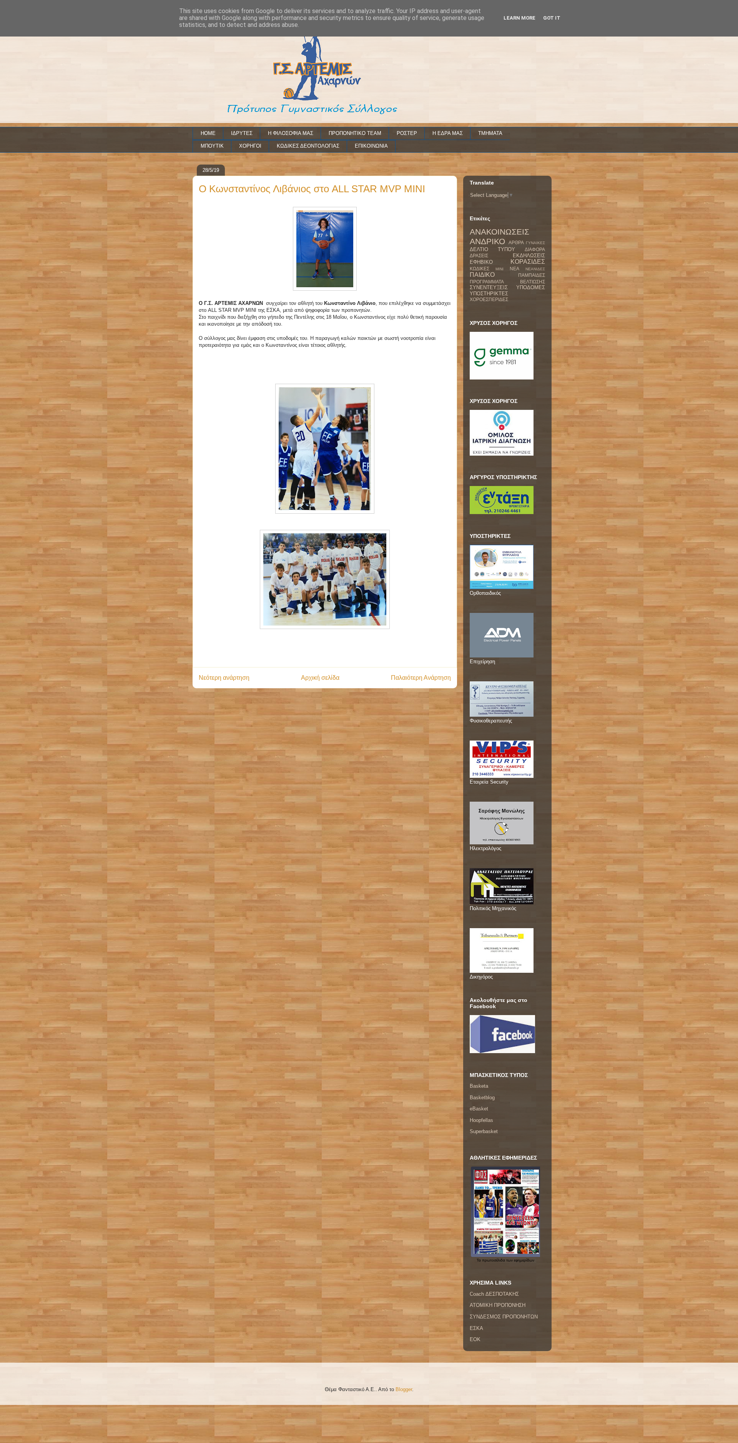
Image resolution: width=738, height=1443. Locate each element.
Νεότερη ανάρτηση (224, 677)
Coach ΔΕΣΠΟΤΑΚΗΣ (494, 1294)
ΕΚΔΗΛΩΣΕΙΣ (529, 255)
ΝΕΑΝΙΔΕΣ (535, 269)
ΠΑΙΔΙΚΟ (482, 274)
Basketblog (482, 1097)
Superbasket (484, 1131)
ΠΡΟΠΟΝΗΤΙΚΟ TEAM (355, 133)
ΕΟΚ (475, 1339)
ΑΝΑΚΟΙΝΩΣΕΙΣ (499, 231)
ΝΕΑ (514, 268)
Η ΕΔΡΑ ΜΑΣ (447, 133)
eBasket (479, 1109)
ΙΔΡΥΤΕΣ (242, 133)
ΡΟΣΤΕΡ (407, 133)
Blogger (404, 1389)
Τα (479, 1260)
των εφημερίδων (519, 1260)
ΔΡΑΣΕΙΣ (479, 255)
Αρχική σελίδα (320, 677)
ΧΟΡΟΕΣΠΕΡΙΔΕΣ (489, 299)
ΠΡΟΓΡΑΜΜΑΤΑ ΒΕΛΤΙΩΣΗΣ (507, 281)
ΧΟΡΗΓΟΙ (250, 146)
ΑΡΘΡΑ (516, 242)
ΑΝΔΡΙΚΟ (487, 241)
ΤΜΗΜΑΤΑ (490, 133)
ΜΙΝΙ (499, 269)
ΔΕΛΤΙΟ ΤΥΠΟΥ (492, 249)
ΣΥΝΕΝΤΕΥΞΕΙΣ (489, 287)
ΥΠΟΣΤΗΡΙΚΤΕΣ (489, 293)
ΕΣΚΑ (476, 1328)
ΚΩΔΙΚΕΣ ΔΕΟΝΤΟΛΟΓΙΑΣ (308, 146)
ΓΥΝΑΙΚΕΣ (535, 243)
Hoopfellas (481, 1120)
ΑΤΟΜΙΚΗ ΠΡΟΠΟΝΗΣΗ (497, 1305)
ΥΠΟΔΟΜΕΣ (530, 287)
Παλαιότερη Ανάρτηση (421, 677)
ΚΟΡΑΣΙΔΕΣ (527, 261)
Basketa (479, 1086)
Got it (551, 18)
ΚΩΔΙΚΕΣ (479, 268)
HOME (208, 133)
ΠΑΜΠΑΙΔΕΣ (531, 275)
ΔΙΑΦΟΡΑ (535, 249)
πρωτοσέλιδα (493, 1260)
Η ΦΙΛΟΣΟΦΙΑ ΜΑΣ (290, 133)
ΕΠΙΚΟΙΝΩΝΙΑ (371, 146)
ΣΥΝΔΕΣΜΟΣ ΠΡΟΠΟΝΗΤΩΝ (504, 1317)
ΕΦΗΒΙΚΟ (481, 262)
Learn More (519, 18)
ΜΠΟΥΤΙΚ (212, 146)
